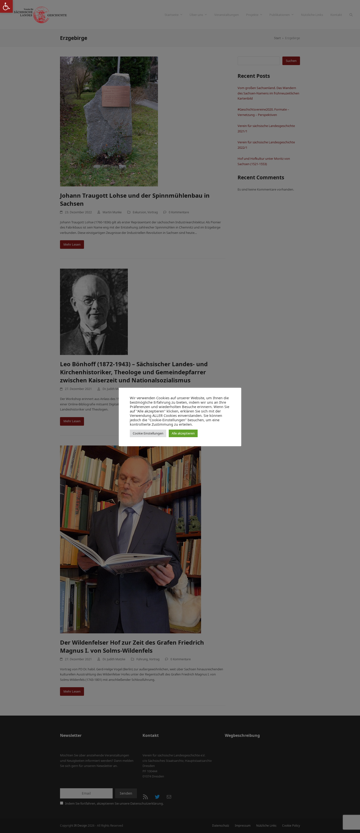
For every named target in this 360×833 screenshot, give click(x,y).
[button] (6, 6)
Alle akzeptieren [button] (183, 433)
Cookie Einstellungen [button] (148, 433)
